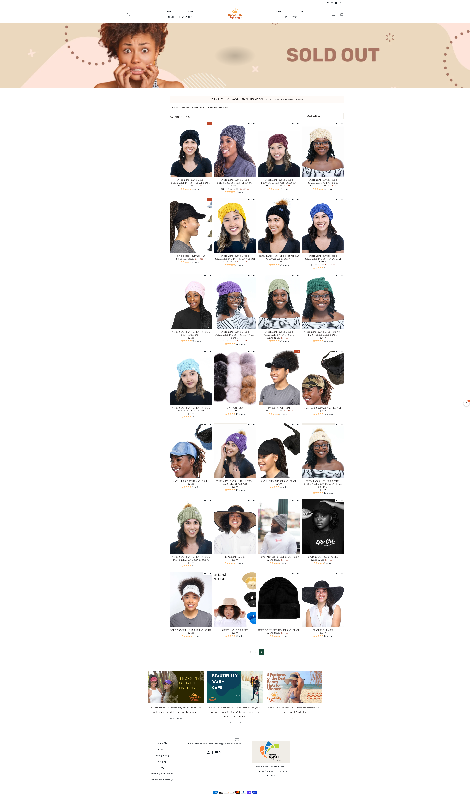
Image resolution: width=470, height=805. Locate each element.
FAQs (162, 767)
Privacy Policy (162, 755)
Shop (191, 12)
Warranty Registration (162, 773)
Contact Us (290, 17)
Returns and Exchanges (162, 779)
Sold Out (235, 249)
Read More (176, 718)
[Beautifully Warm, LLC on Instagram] (208, 752)
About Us (279, 12)
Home (169, 12)
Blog (304, 12)
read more (235, 722)
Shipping (162, 761)
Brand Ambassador (179, 17)
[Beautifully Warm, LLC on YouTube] (216, 752)
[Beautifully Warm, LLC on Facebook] (212, 752)
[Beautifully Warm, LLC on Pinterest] (220, 752)
